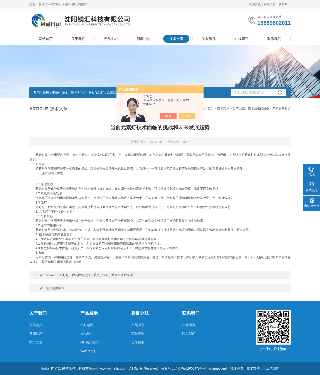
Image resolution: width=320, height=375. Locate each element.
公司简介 (35, 325)
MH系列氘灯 (89, 342)
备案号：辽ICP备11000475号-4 (183, 368)
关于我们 (78, 39)
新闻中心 (144, 39)
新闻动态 (35, 333)
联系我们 (284, 4)
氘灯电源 (86, 325)
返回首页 (255, 4)
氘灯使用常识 (55, 288)
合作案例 (137, 342)
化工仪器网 (271, 368)
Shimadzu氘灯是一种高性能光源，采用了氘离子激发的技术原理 (89, 275)
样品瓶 (85, 333)
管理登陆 (236, 368)
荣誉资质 (209, 39)
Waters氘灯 (88, 351)
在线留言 (270, 4)
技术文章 (176, 39)
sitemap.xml (218, 368)
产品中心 (111, 39)
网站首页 (46, 39)
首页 (210, 108)
